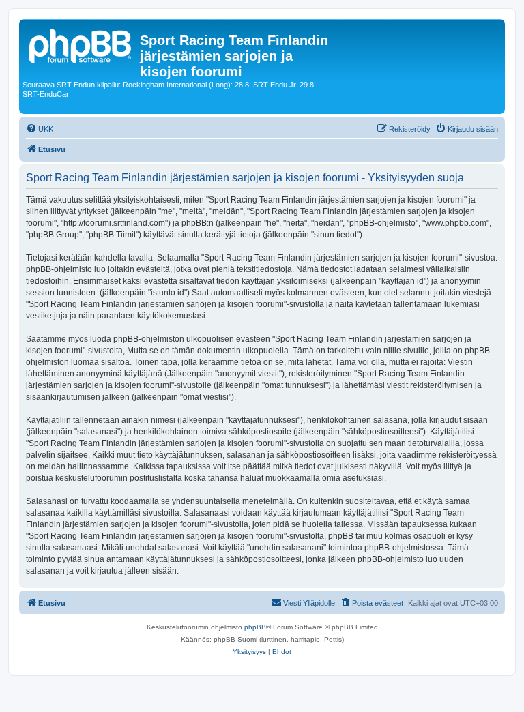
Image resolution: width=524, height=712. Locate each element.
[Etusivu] (81, 44)
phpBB (255, 627)
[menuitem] (39, 129)
